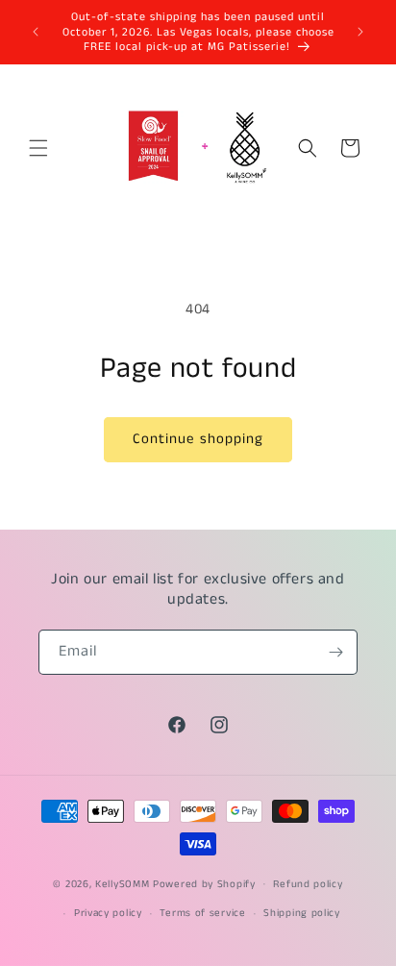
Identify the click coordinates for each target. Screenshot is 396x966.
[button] (38, 148)
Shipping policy (301, 913)
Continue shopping (198, 439)
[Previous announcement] (35, 32)
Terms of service (202, 913)
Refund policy (307, 884)
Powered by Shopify (204, 883)
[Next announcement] (360, 32)
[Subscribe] (335, 652)
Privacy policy (108, 913)
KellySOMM (122, 883)
